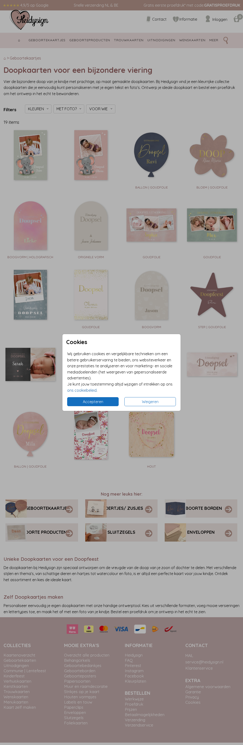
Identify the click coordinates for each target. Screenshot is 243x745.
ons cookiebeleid (82, 390)
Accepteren (93, 401)
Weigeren (150, 401)
